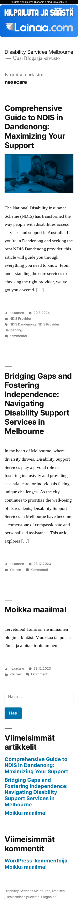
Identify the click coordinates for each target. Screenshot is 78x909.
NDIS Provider (20, 319)
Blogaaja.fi (49, 897)
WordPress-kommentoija (36, 860)
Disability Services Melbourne (39, 52)
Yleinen (15, 570)
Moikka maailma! (35, 609)
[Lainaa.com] (39, 36)
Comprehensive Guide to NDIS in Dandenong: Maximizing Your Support (35, 126)
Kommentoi (18, 336)
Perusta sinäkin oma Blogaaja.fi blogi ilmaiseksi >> (39, 2)
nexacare (17, 313)
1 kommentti (40, 674)
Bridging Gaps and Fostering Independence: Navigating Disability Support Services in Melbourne (38, 403)
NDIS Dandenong (23, 324)
